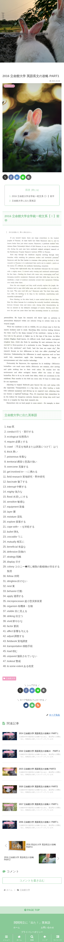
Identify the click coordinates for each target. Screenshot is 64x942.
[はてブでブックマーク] (17, 177)
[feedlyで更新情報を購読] (32, 705)
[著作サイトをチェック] (26, 705)
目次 (27, 190)
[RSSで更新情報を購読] (38, 705)
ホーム (16, 927)
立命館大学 (10, 678)
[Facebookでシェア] (11, 177)
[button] (28, 177)
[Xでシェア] (5, 177)
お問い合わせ (47, 927)
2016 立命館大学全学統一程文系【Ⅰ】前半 (33, 196)
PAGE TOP (33, 910)
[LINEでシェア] (23, 177)
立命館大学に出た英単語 (24, 200)
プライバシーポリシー (32, 932)
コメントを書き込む (32, 880)
